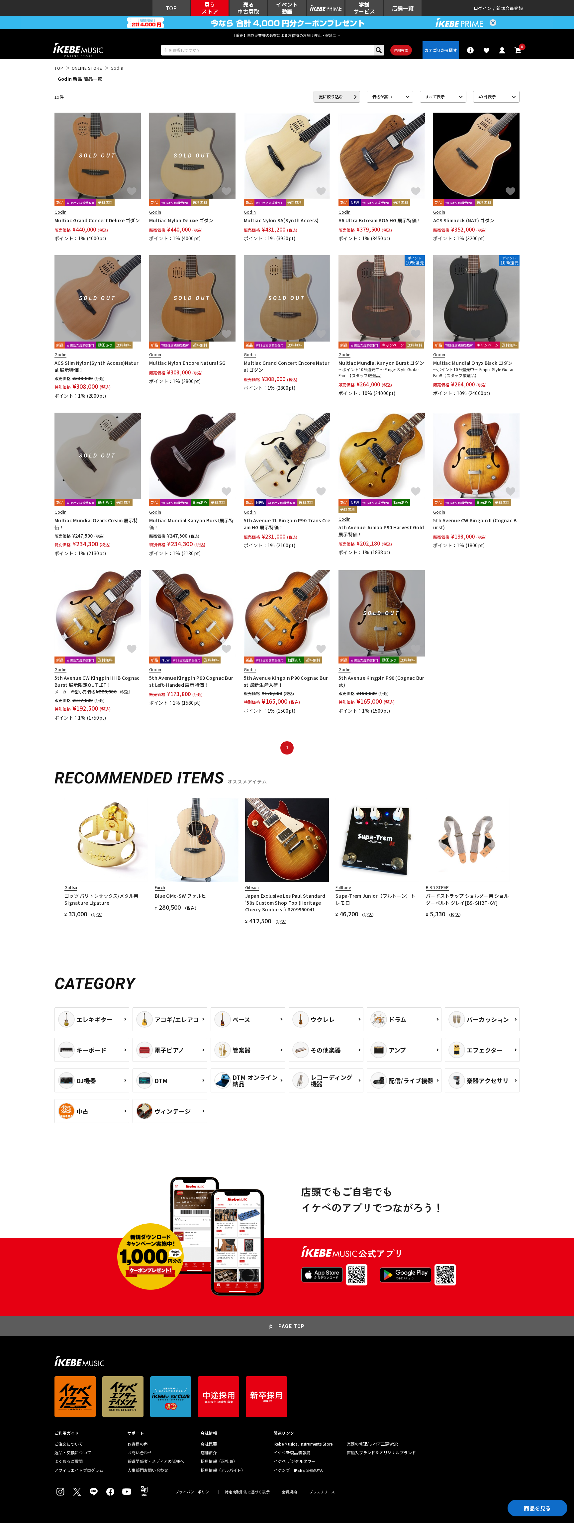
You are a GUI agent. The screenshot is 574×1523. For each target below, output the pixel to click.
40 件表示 (487, 96)
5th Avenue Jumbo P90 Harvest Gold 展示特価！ (381, 530)
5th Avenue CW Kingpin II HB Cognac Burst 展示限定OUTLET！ (97, 681)
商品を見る (537, 1508)
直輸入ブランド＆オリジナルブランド (381, 1452)
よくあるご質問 (68, 1461)
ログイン (482, 8)
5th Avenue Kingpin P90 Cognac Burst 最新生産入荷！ (286, 681)
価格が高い (382, 96)
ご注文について (68, 1444)
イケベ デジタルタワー (295, 1461)
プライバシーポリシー (194, 1492)
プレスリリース (322, 1492)
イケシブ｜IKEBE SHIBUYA (298, 1470)
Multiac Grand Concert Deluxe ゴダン (97, 220)
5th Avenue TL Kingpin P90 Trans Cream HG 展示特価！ (287, 523)
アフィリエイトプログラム (78, 1470)
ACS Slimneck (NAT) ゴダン (463, 220)
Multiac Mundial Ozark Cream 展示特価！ (96, 523)
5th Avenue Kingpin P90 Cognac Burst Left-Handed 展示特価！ (191, 681)
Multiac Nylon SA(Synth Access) (281, 220)
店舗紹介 (209, 1452)
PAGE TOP (291, 1326)
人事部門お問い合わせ (148, 1470)
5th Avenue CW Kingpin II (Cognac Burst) (475, 523)
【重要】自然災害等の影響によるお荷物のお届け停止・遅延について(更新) (287, 35)
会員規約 (289, 1492)
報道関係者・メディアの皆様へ (156, 1461)
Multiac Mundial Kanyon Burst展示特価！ (191, 523)
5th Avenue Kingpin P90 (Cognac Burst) (381, 681)
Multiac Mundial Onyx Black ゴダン (473, 362)
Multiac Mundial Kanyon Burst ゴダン (381, 362)
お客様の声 (138, 1444)
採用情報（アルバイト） (223, 1470)
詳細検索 (401, 50)
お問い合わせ (140, 1452)
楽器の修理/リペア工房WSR (372, 1444)
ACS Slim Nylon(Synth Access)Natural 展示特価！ (96, 366)
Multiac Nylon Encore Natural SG (187, 362)
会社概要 (209, 1444)
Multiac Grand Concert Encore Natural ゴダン (287, 366)
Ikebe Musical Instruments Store (303, 1444)
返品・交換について (72, 1452)
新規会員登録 (509, 8)
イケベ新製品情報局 (292, 1452)
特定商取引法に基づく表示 (247, 1492)
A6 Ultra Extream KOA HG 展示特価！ (379, 220)
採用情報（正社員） (219, 1461)
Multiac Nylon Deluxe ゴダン (181, 220)
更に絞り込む (331, 96)
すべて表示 (435, 96)
